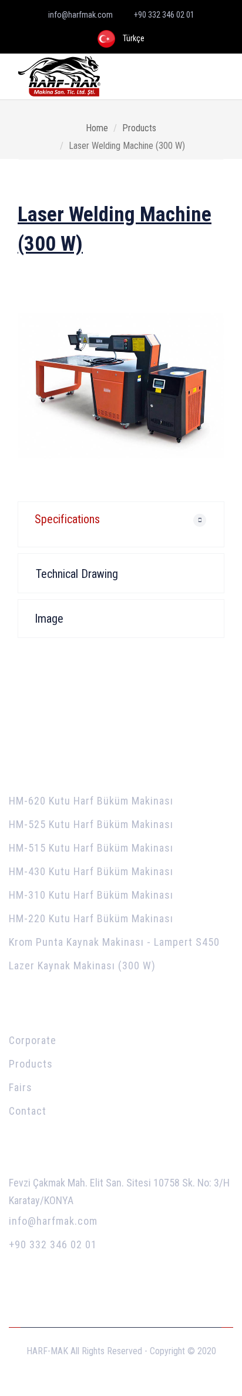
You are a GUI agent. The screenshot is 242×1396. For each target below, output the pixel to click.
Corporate (32, 1040)
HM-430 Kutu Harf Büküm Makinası (91, 871)
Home (97, 128)
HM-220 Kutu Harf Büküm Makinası (91, 918)
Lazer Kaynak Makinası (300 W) (82, 965)
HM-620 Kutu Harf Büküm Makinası (91, 801)
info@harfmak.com (53, 1221)
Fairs (20, 1087)
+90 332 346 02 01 (53, 1244)
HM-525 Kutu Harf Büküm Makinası (91, 824)
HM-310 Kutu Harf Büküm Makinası (91, 895)
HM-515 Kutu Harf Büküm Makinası (91, 848)
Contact (27, 1111)
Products (139, 128)
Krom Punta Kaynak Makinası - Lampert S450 (114, 942)
